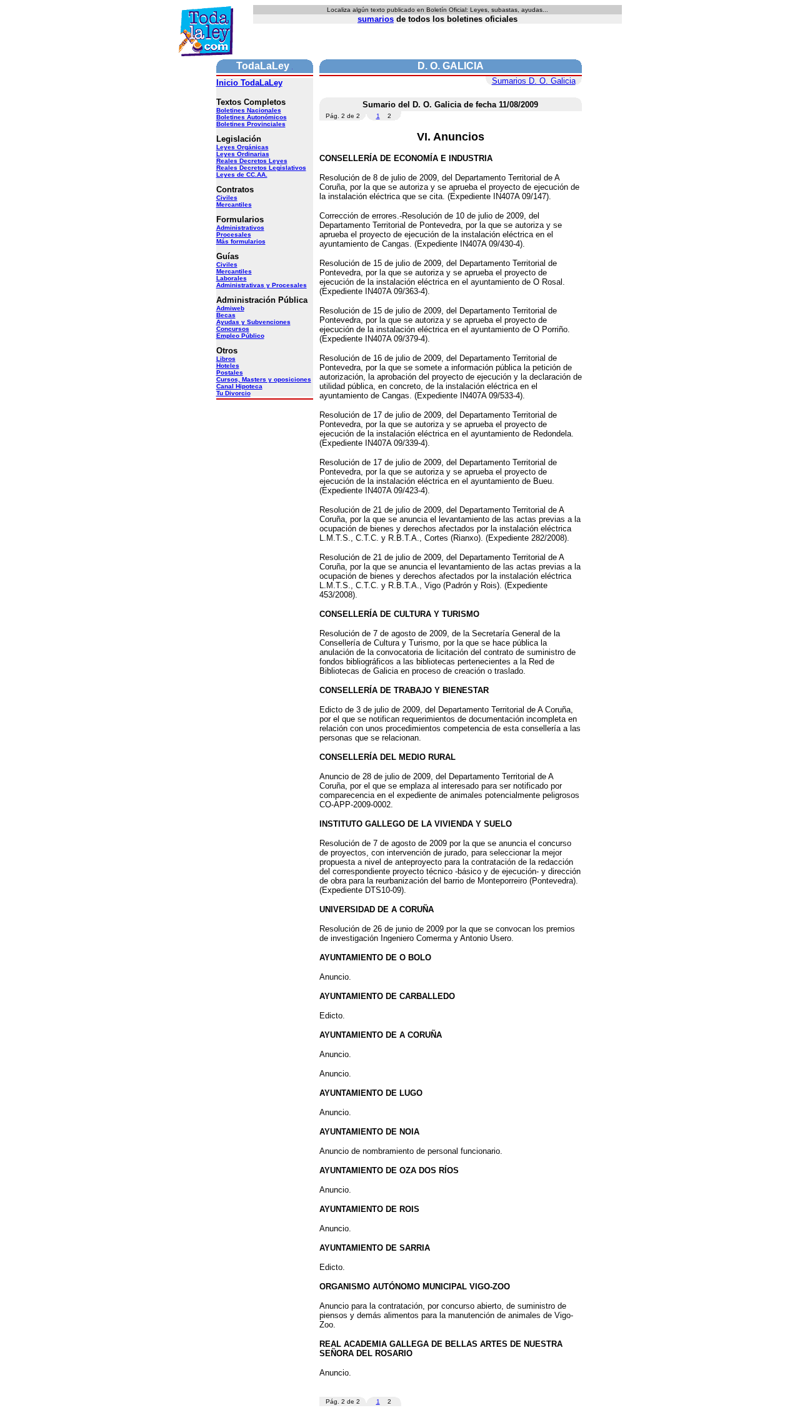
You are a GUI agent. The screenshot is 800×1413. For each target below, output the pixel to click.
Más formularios (241, 241)
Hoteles (227, 365)
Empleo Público (240, 335)
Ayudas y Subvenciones (253, 321)
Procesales (233, 234)
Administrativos (240, 227)
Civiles (227, 197)
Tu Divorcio (233, 393)
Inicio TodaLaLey (249, 82)
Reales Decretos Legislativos (261, 167)
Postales (229, 372)
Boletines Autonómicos (251, 117)
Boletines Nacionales (248, 110)
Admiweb (230, 308)
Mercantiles (234, 204)
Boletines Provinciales (251, 124)
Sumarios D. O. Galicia (534, 81)
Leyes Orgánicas (242, 147)
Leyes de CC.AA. (242, 174)
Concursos (232, 328)
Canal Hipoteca (239, 386)
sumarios (376, 19)
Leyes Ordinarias (242, 153)
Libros (226, 358)
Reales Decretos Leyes (252, 160)
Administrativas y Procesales (261, 285)
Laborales (231, 278)
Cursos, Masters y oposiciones (263, 379)
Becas (226, 315)
